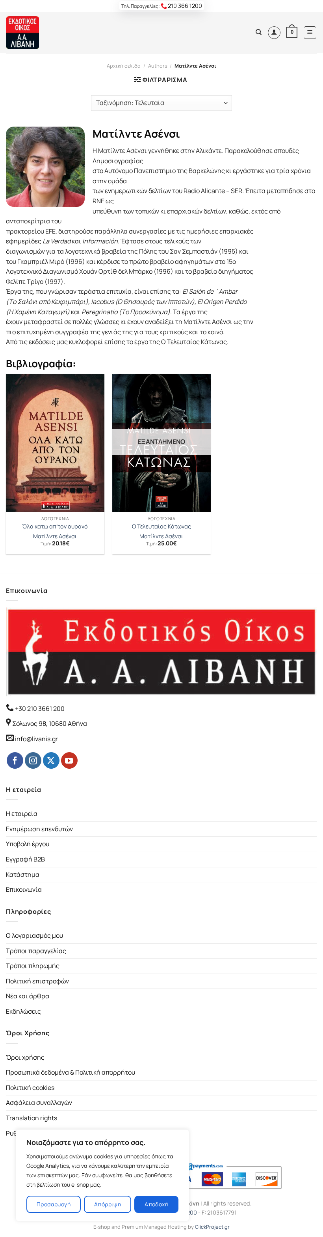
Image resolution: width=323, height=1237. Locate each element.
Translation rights (31, 1118)
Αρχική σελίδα (124, 65)
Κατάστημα (22, 874)
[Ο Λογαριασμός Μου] (274, 32)
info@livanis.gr (36, 738)
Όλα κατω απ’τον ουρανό (55, 526)
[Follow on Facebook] (15, 760)
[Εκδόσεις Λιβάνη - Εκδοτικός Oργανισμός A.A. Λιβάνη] (32, 32)
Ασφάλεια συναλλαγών (39, 1102)
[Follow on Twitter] (51, 760)
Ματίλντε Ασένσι (55, 536)
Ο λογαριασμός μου (34, 935)
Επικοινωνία (24, 889)
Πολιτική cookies (30, 1087)
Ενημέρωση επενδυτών (39, 829)
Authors (157, 65)
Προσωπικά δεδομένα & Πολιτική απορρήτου (70, 1072)
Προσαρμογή (54, 1204)
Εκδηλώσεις (23, 1011)
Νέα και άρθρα (27, 996)
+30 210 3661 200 (39, 708)
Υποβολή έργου (27, 843)
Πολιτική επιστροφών (37, 981)
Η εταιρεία (21, 813)
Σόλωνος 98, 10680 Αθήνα (49, 723)
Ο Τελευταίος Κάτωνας (161, 526)
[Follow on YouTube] (69, 760)
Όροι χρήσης (25, 1057)
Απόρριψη (107, 1204)
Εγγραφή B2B (25, 859)
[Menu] (310, 32)
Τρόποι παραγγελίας (36, 950)
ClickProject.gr (212, 1226)
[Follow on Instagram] (33, 760)
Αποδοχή (156, 1204)
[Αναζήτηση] (259, 32)
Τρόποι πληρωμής (32, 965)
